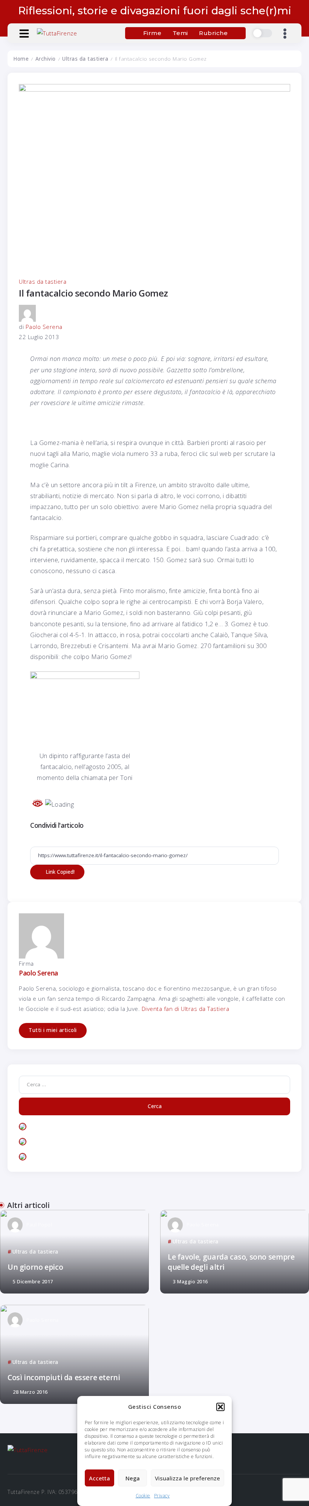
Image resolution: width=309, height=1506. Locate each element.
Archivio (45, 58)
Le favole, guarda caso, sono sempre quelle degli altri (231, 1262)
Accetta (99, 1478)
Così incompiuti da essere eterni (64, 1377)
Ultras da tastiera (85, 58)
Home (21, 58)
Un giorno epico (35, 1267)
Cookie (143, 1495)
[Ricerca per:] (154, 1084)
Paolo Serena (44, 326)
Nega (132, 1478)
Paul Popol (39, 1224)
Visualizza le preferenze (187, 1478)
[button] (220, 1407)
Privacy (162, 1495)
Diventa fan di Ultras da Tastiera (185, 1008)
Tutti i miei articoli (53, 1030)
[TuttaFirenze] (57, 33)
